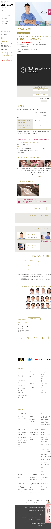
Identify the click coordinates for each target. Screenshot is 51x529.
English (11, 60)
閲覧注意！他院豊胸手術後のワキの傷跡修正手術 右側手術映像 (38, 172)
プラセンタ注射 (44, 441)
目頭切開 (19, 444)
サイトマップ (20, 517)
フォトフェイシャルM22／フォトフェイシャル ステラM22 (46, 444)
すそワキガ (43, 486)
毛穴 (42, 381)
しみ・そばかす (44, 383)
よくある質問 (35, 502)
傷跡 (19, 477)
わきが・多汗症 (44, 475)
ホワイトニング (32, 417)
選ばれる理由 (10, 55)
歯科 (30, 376)
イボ (42, 378)
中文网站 (5, 60)
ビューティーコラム (24, 502)
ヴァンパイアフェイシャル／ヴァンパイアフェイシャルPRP (46, 464)
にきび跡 (42, 387)
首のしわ (19, 393)
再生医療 (31, 387)
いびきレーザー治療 (33, 479)
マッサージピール (44, 439)
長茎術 (30, 492)
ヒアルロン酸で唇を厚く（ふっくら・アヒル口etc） (34, 436)
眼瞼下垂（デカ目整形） (22, 440)
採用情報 (4, 23)
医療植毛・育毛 (21, 483)
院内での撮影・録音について (40, 517)
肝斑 (42, 390)
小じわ (19, 378)
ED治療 (30, 487)
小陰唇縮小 (43, 489)
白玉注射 (42, 432)
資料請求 (48, 338)
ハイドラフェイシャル (45, 451)
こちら (38, 49)
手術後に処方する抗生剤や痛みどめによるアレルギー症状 (31, 148)
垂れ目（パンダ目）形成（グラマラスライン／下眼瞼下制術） (22, 438)
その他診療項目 (33, 475)
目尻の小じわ (20, 392)
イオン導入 (43, 467)
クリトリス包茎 (44, 487)
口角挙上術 (31, 439)
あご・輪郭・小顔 (32, 374)
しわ (19, 382)
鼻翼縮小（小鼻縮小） (45, 422)
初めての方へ (4, 52)
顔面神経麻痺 (32, 477)
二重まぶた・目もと (33, 383)
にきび (42, 385)
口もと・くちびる (32, 381)
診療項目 (4, 7)
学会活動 (4, 57)
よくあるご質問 (32, 318)
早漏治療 (31, 489)
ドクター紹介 (5, 13)
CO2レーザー (43, 471)
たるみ (19, 383)
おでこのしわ (20, 375)
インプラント (32, 416)
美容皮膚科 (43, 372)
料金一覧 (4, 10)
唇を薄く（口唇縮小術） (34, 432)
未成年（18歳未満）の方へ (29, 517)
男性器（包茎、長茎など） (34, 483)
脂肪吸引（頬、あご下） (22, 418)
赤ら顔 (42, 374)
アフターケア (43, 337)
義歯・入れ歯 (32, 419)
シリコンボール (32, 491)
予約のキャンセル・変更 (35, 337)
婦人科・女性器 (44, 483)
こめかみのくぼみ (21, 380)
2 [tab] (41, 176)
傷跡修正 (20, 475)
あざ (42, 376)
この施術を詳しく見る (40, 89)
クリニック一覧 (6, 15)
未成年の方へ (10, 52)
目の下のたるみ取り (22, 442)
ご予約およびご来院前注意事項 (35, 519)
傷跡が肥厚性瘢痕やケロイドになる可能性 (27, 150)
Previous (18, 168)
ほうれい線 (20, 390)
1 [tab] (39, 176)
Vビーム (42, 469)
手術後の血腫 (20, 152)
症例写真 (4, 18)
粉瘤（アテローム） (45, 392)
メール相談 (5, 34)
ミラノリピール (44, 437)
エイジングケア (21, 372)
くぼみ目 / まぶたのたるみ (23, 376)
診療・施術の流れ (6, 21)
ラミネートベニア (32, 421)
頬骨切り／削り (21, 416)
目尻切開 (19, 446)
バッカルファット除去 (45, 449)
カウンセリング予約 (7, 31)
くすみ (42, 380)
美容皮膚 (43, 429)
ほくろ (42, 388)
